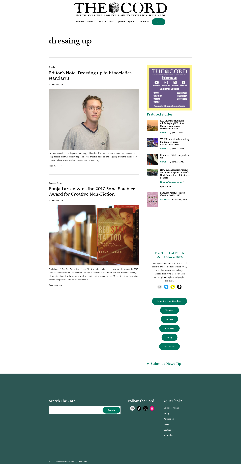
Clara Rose (164, 133)
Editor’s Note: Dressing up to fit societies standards (90, 75)
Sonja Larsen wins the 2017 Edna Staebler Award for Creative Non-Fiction (92, 191)
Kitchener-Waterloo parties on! (174, 156)
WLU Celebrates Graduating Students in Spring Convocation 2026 (174, 142)
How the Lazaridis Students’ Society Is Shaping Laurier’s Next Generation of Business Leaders (175, 174)
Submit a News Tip (166, 364)
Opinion (52, 67)
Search (111, 410)
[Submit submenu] (148, 21)
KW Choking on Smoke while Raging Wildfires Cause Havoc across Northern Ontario (172, 125)
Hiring (169, 337)
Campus (52, 183)
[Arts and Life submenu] (113, 21)
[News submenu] (95, 21)
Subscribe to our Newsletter (169, 301)
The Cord (83, 461)
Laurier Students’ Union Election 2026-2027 (172, 194)
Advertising (169, 328)
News (59, 183)
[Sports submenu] (135, 21)
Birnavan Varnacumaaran (171, 182)
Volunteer (169, 310)
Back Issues (169, 346)
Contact (169, 319)
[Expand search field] (158, 21)
